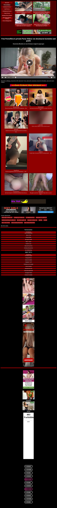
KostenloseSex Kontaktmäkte (28, 232)
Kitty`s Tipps (28, 241)
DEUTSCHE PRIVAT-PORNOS (7, 18)
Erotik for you (28, 243)
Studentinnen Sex (28, 268)
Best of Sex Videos (6, 222)
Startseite (7, 2)
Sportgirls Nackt (28, 239)
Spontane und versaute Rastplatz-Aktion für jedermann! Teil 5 (41, 13)
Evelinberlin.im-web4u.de (41, 217)
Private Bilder (28, 237)
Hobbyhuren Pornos (7, 11)
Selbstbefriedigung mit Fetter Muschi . (23, 13)
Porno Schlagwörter (7, 20)
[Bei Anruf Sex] (34, 32)
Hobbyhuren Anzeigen (28, 264)
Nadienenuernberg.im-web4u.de (9, 220)
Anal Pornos (7, 9)
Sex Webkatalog (28, 250)
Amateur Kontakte (28, 274)
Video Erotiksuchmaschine (17, 222)
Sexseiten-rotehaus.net (32, 220)
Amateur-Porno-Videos (7, 15)
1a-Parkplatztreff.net (30, 217)
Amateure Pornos (7, 6)
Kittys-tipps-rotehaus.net (7, 217)
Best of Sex (28, 235)
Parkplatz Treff (28, 262)
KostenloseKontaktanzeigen (28, 255)
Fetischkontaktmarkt (28, 270)
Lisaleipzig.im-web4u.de (19, 217)
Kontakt (45, 220)
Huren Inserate (28, 266)
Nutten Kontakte (28, 259)
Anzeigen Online (28, 272)
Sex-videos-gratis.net (21, 220)
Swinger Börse (28, 257)
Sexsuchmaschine (28, 245)
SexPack (40, 220)
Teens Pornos (7, 13)
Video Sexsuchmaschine (29, 222)
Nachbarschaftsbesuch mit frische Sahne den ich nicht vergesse (23, 25)
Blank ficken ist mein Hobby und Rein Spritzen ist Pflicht (41, 25)
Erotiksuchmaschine (28, 248)
